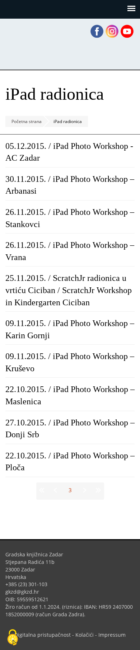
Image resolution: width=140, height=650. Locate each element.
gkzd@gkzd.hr (25, 591)
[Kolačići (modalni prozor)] (12, 638)
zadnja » (97, 490)
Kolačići (84, 634)
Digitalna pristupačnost (42, 634)
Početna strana (26, 121)
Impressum (112, 634)
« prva (43, 490)
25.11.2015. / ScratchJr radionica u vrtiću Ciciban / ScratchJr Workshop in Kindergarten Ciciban (68, 290)
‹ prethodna (56, 490)
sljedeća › (84, 490)
